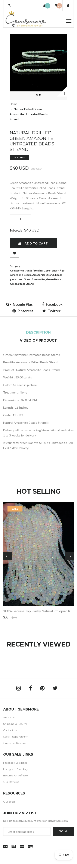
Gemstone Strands (21, 270)
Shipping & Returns (15, 723)
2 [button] (40, 95)
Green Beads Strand (22, 283)
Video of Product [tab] (38, 340)
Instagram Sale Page (16, 769)
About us (9, 717)
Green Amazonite (34, 279)
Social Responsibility (15, 736)
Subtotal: (16, 230)
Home (14, 104)
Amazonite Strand (43, 274)
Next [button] (69, 556)
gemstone (16, 279)
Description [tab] (38, 332)
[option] (38, 62)
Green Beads (53, 279)
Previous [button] (7, 556)
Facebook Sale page (15, 762)
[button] (9, 5)
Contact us (10, 730)
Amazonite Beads (20, 274)
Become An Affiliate (15, 775)
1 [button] (37, 95)
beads (58, 274)
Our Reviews (11, 781)
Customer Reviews (14, 743)
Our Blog (9, 801)
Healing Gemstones (46, 270)
